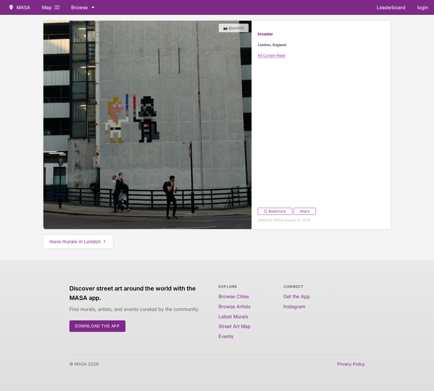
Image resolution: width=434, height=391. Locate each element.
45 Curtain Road (271, 55)
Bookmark (277, 211)
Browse (79, 7)
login (422, 7)
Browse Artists (234, 306)
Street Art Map (234, 326)
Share (305, 211)
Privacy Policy (351, 363)
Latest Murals (233, 316)
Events (225, 336)
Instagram (294, 306)
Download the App (97, 326)
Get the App (296, 296)
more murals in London (75, 241)
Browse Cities (233, 296)
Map (47, 7)
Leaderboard (391, 7)
